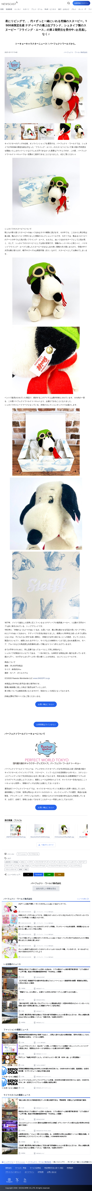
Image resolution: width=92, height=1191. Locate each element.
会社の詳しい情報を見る (46, 888)
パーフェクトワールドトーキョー (58, 865)
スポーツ (26, 9)
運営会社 (8, 1168)
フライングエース (10, 869)
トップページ (8, 1162)
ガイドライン (29, 1172)
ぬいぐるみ (25, 865)
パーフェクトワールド (38, 865)
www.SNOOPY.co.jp (41, 678)
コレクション (62, 862)
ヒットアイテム (76, 865)
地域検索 (9, 9)
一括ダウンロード (47, 845)
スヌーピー (82, 862)
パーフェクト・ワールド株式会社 (75, 52)
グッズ (53, 862)
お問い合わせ (51, 1172)
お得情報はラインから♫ (46, 724)
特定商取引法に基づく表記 (53, 1168)
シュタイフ (72, 862)
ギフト (31, 862)
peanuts (8, 862)
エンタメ (17, 9)
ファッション (22, 854)
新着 (20, 869)
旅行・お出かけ (63, 9)
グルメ (73, 9)
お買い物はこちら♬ (46, 704)
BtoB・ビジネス (50, 9)
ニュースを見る (82, 899)
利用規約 (70, 1168)
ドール (17, 865)
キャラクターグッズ (42, 862)
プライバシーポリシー (13, 1172)
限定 (26, 869)
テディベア (8, 865)
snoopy (15, 862)
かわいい (23, 862)
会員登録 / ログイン (81, 3)
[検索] (68, 3)
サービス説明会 (35, 1168)
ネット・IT (82, 9)
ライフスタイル (33, 854)
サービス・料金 (20, 1168)
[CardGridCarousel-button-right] (87, 831)
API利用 (40, 1172)
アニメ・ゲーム (36, 9)
